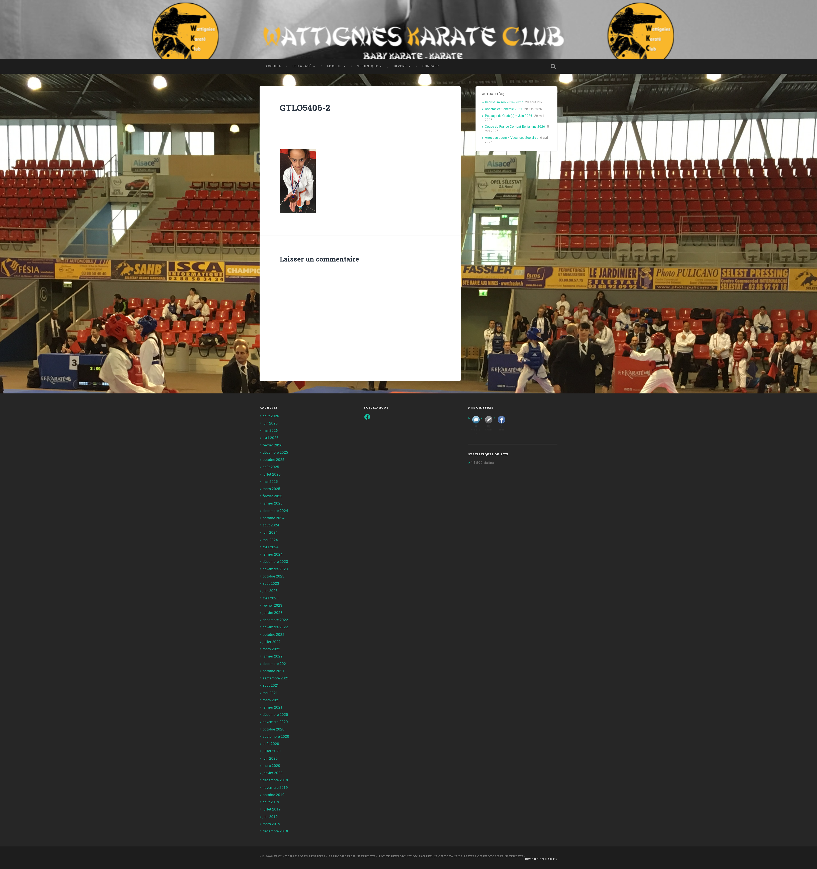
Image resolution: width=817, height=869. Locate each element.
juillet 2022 (272, 642)
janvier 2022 (273, 656)
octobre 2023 (273, 576)
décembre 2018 (275, 831)
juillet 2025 (272, 474)
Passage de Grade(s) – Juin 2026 (508, 116)
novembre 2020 (275, 722)
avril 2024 (271, 547)
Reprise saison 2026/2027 (504, 102)
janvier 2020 (273, 773)
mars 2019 (271, 824)
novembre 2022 (275, 627)
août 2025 (271, 467)
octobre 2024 (273, 518)
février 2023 (272, 605)
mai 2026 (270, 430)
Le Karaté (301, 66)
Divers (400, 66)
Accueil (273, 66)
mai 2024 (270, 540)
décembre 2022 (275, 620)
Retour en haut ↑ (541, 859)
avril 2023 (271, 598)
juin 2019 (270, 817)
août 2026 (271, 416)
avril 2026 (271, 438)
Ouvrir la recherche (553, 66)
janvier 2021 (273, 707)
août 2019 (271, 802)
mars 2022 (271, 649)
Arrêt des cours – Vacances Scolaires (511, 138)
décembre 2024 (275, 511)
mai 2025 (270, 481)
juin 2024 (270, 532)
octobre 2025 (273, 459)
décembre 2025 (275, 452)
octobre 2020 (273, 729)
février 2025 (272, 496)
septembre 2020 (276, 736)
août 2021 (271, 685)
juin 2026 (270, 423)
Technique (367, 66)
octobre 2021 (273, 671)
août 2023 (271, 583)
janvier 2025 (273, 503)
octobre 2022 (273, 634)
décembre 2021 (275, 664)
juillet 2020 (272, 751)
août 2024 (271, 525)
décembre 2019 (275, 780)
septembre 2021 (276, 678)
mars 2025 (271, 489)
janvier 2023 (273, 612)
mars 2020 (271, 765)
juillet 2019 (272, 809)
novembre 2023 (275, 569)
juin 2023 (270, 591)
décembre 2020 (275, 714)
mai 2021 (270, 693)
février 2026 (272, 445)
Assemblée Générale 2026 (503, 109)
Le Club (334, 66)
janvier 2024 (273, 554)
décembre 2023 (275, 561)
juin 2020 (270, 758)
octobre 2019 (273, 795)
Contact (430, 66)
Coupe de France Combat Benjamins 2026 (515, 127)
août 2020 (271, 744)
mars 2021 (271, 700)
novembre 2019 (275, 787)
